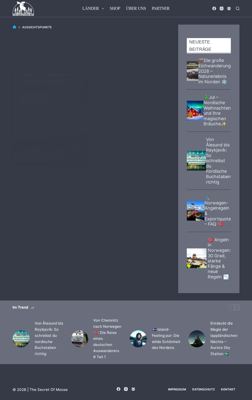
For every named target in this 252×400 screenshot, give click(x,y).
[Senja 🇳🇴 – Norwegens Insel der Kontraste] (50, 113)
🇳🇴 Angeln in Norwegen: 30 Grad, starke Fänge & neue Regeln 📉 (219, 258)
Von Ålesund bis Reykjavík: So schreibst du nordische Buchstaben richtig (218, 161)
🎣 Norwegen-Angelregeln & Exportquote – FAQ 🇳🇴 (218, 211)
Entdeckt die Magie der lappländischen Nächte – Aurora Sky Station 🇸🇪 (223, 338)
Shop (115, 8)
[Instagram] (221, 8)
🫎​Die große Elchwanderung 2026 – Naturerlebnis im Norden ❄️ (214, 71)
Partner (161, 8)
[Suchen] (237, 8)
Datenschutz (203, 389)
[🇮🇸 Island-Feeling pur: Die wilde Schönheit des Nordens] (138, 338)
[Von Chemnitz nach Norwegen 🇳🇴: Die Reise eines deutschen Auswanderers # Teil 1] (79, 338)
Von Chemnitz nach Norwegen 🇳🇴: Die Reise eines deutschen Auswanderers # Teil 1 (107, 338)
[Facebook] (214, 8)
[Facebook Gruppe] (229, 8)
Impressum (177, 389)
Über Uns (136, 8)
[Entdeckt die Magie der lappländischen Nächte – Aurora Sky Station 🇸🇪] (196, 338)
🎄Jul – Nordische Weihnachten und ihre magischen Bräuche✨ (217, 110)
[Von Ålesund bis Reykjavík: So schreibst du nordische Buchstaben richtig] (21, 338)
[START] (14, 27)
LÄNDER (90, 8)
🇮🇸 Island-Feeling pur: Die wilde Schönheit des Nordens (166, 338)
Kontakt (228, 389)
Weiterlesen (36, 97)
